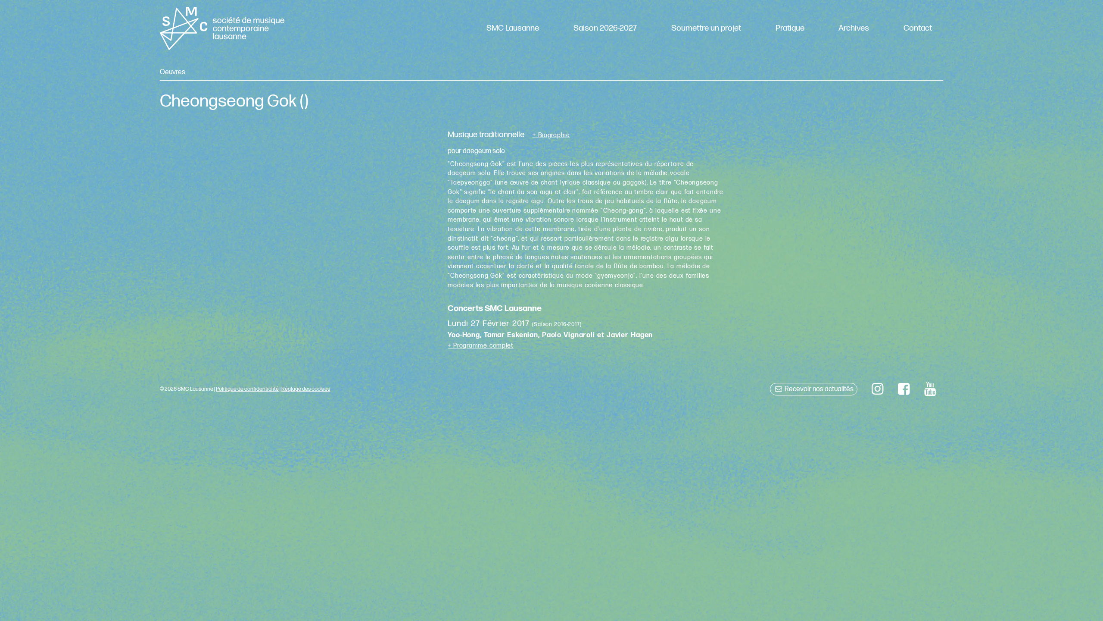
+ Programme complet (481, 345)
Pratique (790, 28)
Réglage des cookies (305, 389)
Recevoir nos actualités (818, 389)
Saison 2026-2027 (605, 28)
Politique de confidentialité (247, 389)
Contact (918, 28)
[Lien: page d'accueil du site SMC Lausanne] (222, 28)
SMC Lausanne (512, 28)
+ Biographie (551, 135)
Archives (853, 28)
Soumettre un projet (706, 28)
